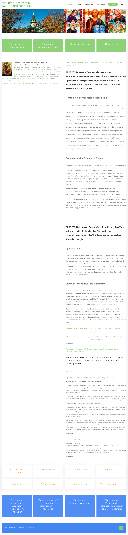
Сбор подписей (73, 439)
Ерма (29, 69)
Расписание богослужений (14, 527)
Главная (69, 4)
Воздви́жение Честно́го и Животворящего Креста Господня (93, 329)
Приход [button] (78, 4)
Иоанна (16, 74)
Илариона (29, 72)
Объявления (89, 4)
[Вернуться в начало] (17, 4)
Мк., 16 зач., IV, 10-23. (24, 83)
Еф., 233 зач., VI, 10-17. (41, 83)
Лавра (16, 69)
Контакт (112, 4)
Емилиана (55, 69)
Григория (9, 79)
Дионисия (36, 72)
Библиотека (100, 4)
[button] (121, 528)
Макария (17, 76)
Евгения (28, 79)
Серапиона (35, 69)
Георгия (23, 74)
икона (57, 67)
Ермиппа (45, 72)
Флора (52, 67)
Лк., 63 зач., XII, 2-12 (55, 83)
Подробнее (69, 343)
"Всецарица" (14, 81)
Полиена (44, 69)
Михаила (36, 79)
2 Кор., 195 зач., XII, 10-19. (10, 83)
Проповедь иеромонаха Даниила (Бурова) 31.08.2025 (90, 378)
